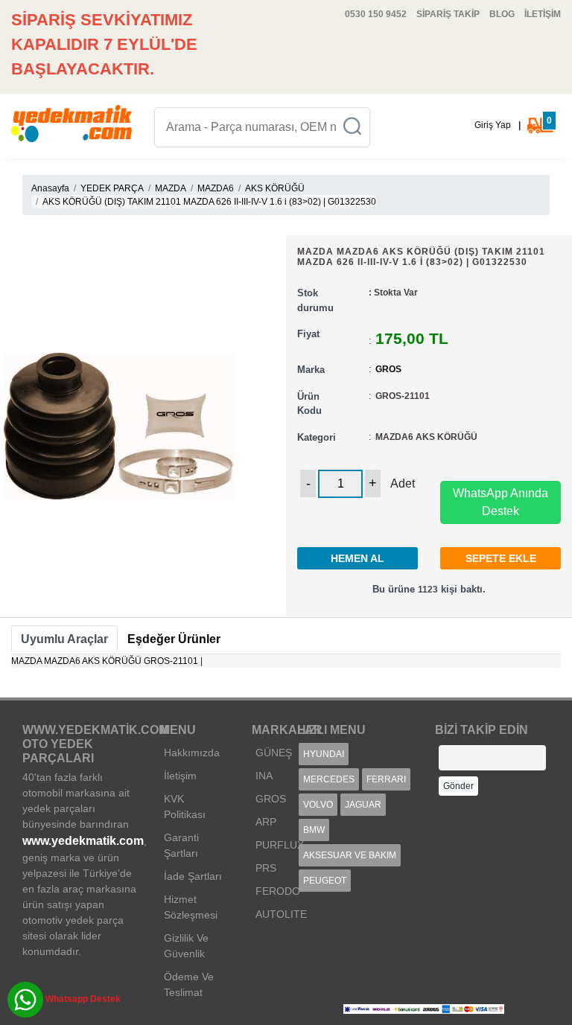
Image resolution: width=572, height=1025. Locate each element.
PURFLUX (279, 845)
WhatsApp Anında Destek (500, 502)
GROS (388, 369)
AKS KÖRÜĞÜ (275, 188)
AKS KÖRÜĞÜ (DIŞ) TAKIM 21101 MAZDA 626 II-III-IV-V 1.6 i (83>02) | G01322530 (209, 202)
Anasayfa (50, 188)
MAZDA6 (215, 188)
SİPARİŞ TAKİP (448, 14)
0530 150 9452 (376, 14)
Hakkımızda (192, 753)
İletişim (180, 776)
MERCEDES (329, 779)
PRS (265, 868)
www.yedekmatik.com (83, 840)
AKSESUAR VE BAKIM (349, 855)
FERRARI (386, 779)
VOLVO (318, 804)
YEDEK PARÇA (112, 188)
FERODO (277, 891)
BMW (314, 830)
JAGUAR (363, 804)
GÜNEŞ (273, 753)
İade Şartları (193, 876)
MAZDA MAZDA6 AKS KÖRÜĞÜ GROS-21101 (104, 661)
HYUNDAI (323, 754)
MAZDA (170, 188)
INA (264, 776)
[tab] (64, 639)
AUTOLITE (281, 914)
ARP (265, 822)
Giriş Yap (492, 125)
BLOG (502, 14)
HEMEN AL (357, 558)
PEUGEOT (324, 880)
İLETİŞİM (542, 14)
